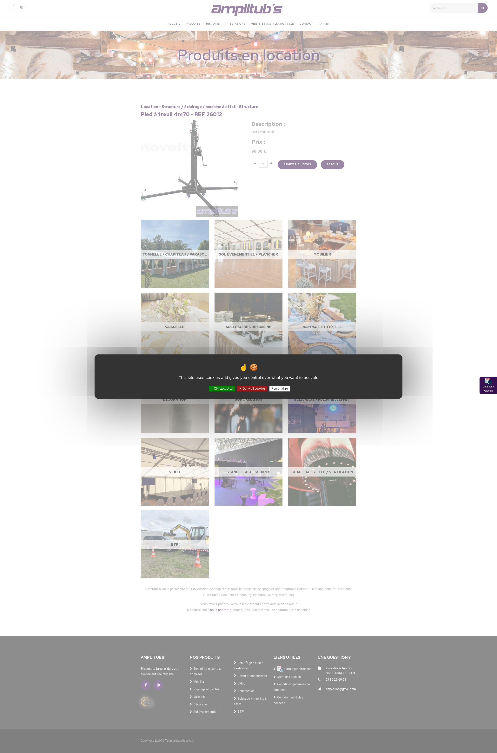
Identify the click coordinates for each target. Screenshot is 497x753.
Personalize (279, 388)
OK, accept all (223, 388)
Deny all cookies (253, 388)
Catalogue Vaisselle (488, 388)
